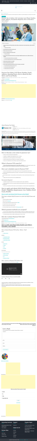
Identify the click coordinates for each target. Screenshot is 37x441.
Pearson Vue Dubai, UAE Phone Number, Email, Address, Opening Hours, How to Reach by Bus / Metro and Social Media (19, 46)
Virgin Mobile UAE (5, 398)
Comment (4, 331)
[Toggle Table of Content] (34, 43)
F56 (7, 233)
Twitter (14, 433)
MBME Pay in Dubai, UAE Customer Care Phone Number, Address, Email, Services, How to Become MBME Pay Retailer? (27, 324)
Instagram (14, 435)
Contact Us (15, 425)
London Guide (4, 434)
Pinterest (14, 436)
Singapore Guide (4, 436)
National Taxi (5, 243)
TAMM (18, 202)
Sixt (3, 256)
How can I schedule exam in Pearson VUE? (9, 52)
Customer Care (4, 16)
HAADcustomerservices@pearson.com (10, 80)
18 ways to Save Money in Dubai (29, 425)
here (11, 100)
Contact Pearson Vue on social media (9, 68)
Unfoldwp (26, 439)
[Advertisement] (19, 91)
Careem (4, 245)
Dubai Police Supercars (28, 426)
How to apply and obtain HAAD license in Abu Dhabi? (15, 194)
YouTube (14, 430)
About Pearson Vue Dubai (8, 47)
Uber (4, 246)
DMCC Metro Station (6, 238)
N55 (4, 233)
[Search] (35, 11)
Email (3, 343)
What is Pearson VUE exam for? (8, 50)
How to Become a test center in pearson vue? (10, 49)
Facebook (14, 432)
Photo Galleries (4, 427)
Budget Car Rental (6, 253)
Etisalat (3, 391)
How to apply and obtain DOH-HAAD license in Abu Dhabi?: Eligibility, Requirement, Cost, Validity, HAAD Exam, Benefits (18, 56)
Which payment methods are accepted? (9, 61)
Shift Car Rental (5, 255)
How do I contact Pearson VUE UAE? (9, 62)
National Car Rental (6, 258)
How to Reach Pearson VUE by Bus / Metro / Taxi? (11, 65)
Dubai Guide (3, 433)
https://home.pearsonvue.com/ (10, 98)
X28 (6, 233)
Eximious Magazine (21, 439)
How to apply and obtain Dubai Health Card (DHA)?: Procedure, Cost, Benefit (14, 64)
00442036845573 (11, 218)
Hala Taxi (4, 248)
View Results (18, 402)
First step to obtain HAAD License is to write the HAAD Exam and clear (13, 59)
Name (3, 340)
